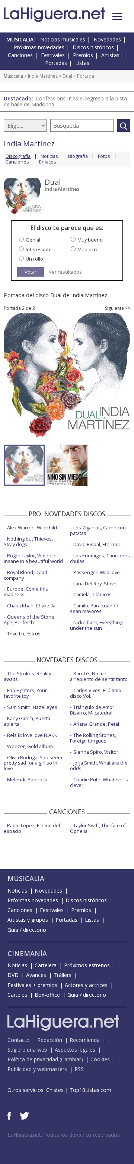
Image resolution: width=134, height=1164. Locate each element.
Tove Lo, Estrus (24, 633)
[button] (117, 16)
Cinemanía (27, 953)
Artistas (110, 55)
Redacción (49, 1039)
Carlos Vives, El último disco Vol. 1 (95, 693)
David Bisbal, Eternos (96, 544)
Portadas (56, 62)
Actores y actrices (86, 985)
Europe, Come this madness (26, 591)
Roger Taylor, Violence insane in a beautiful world (33, 558)
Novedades (107, 39)
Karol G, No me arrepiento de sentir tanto (99, 676)
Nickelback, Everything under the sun (96, 625)
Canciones (20, 55)
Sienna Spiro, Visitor (95, 751)
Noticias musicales (62, 39)
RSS (79, 1069)
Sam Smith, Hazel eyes (32, 707)
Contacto (18, 1039)
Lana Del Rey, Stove (95, 583)
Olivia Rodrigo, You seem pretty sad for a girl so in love (33, 763)
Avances (36, 974)
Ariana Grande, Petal (96, 724)
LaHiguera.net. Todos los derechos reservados (63, 1134)
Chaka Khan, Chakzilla (31, 605)
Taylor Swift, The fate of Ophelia (98, 828)
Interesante (39, 249)
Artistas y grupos (27, 919)
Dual (67, 76)
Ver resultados (65, 272)
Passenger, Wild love (96, 572)
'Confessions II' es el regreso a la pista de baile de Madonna (65, 101)
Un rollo (34, 259)
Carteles (17, 994)
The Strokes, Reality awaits (27, 676)
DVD (13, 974)
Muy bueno (90, 240)
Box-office (47, 994)
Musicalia (13, 76)
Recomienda (85, 1039)
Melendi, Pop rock (27, 779)
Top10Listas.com (90, 1089)
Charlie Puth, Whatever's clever (99, 782)
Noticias (49, 156)
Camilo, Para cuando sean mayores (94, 608)
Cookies (100, 1059)
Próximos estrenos (87, 965)
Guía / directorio (26, 929)
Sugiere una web (27, 1049)
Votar (30, 271)
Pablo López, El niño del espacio (32, 828)
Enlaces (47, 161)
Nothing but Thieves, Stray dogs (28, 541)
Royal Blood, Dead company (25, 575)
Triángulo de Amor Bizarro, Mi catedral (92, 710)
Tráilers (62, 974)
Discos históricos (93, 47)
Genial (33, 240)
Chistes (55, 1089)
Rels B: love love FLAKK (32, 735)
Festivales (53, 55)
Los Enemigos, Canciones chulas (100, 558)
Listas (82, 62)
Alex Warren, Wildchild (32, 527)
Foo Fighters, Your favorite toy (25, 693)
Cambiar (71, 1059)
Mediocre (88, 249)
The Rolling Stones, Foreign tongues (93, 738)
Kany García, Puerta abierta (27, 721)
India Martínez (43, 76)
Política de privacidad (32, 1059)
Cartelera (46, 965)
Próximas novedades (39, 47)
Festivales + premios (32, 985)
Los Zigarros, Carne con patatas (98, 530)
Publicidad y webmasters (37, 1069)
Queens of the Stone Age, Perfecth (29, 619)
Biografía (78, 156)
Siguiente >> (117, 308)
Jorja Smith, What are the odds (99, 765)
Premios (83, 55)
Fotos (104, 156)
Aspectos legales (75, 1049)
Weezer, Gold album (30, 746)
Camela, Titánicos (92, 594)
